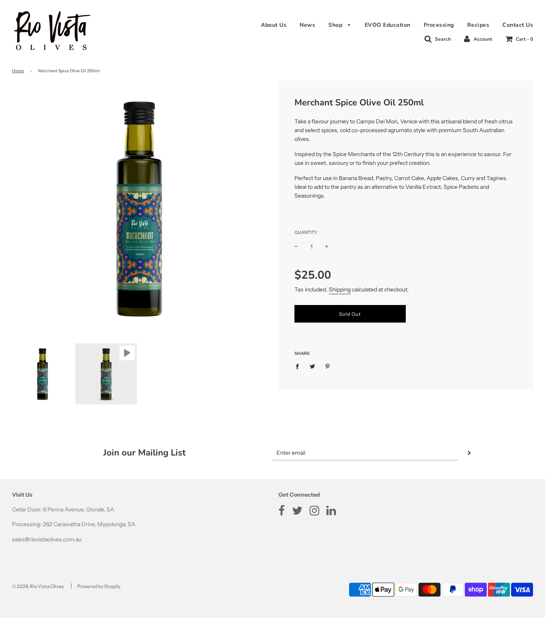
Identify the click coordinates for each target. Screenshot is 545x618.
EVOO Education (388, 25)
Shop (336, 25)
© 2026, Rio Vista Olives (38, 586)
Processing (439, 25)
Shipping (340, 289)
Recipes (478, 25)
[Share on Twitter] (313, 366)
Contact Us (517, 25)
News (307, 25)
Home (18, 70)
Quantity (305, 232)
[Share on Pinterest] (328, 366)
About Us (273, 25)
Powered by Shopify (98, 586)
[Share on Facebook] (299, 366)
